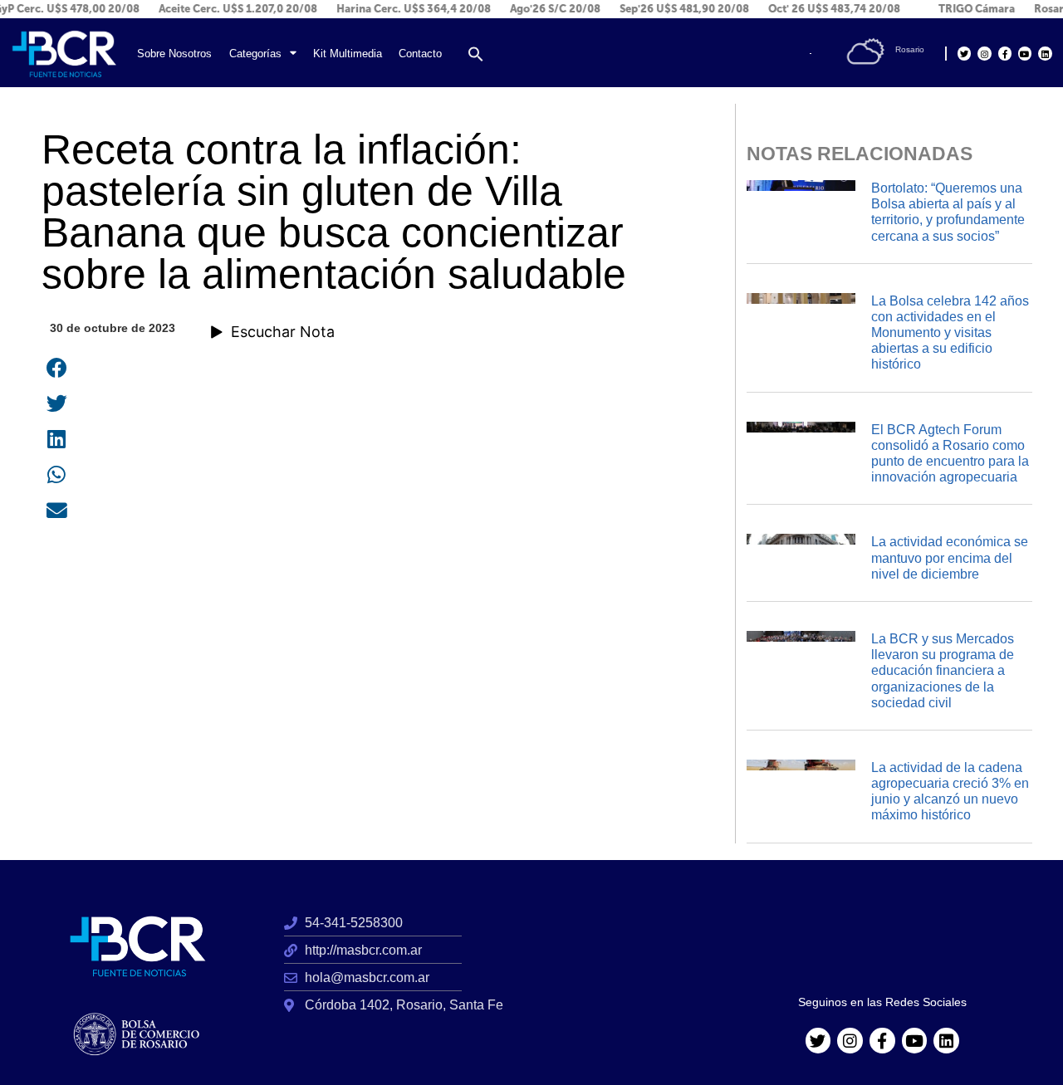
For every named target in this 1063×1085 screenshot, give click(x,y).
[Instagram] (984, 53)
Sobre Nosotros (174, 53)
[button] (476, 54)
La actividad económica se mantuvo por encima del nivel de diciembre (949, 557)
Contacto (420, 53)
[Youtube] (1024, 53)
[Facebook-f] (1005, 53)
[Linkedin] (1044, 53)
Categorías (255, 53)
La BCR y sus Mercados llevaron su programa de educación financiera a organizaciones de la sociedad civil (942, 671)
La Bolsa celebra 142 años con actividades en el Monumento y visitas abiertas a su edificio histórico (950, 333)
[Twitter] (964, 53)
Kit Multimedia (347, 53)
